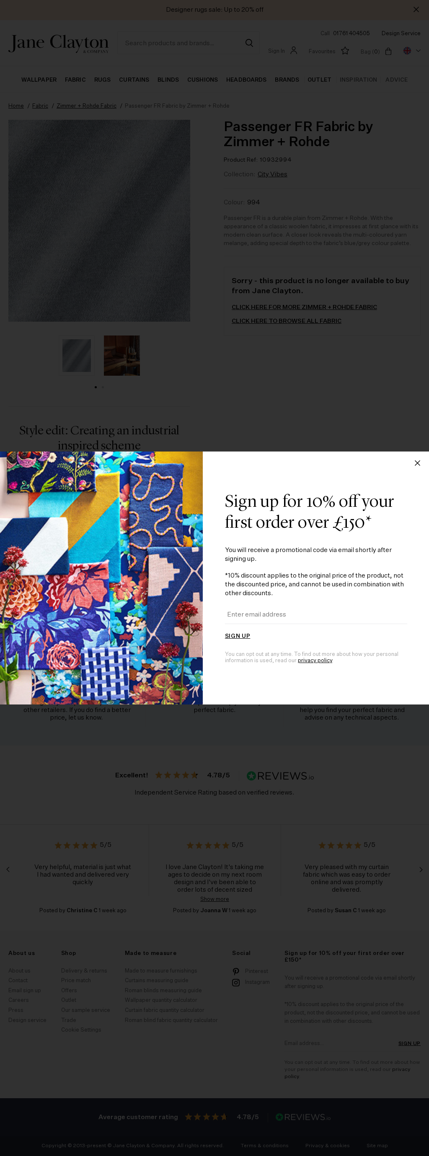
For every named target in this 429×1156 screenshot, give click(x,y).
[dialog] (214, 578)
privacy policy (315, 660)
